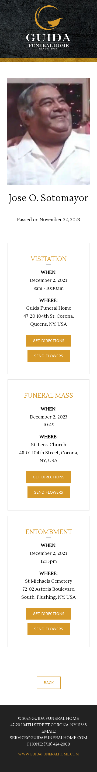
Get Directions (48, 340)
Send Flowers (48, 355)
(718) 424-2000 (57, 744)
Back (49, 682)
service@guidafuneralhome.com (48, 737)
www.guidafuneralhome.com (48, 754)
